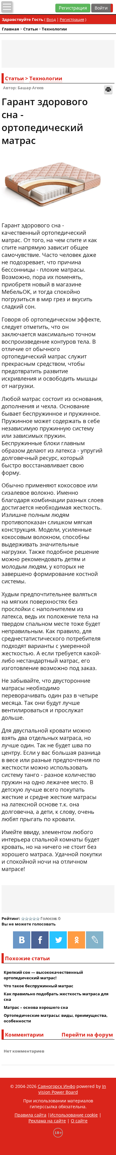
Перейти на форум (87, 1034)
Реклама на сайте (47, 1121)
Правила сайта (30, 1115)
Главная (10, 29)
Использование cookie (74, 1115)
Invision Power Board (72, 1089)
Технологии (54, 29)
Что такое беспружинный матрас (38, 986)
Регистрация (73, 8)
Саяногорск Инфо (56, 1086)
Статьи (30, 29)
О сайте (79, 1121)
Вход (51, 19)
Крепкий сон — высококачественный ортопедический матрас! (43, 975)
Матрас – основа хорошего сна (36, 1007)
